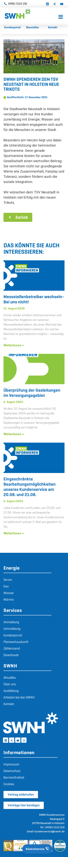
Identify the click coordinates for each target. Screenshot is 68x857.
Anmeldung (11, 622)
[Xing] (54, 4)
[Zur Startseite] (31, 14)
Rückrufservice (35, 849)
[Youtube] (62, 4)
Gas (6, 586)
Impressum (11, 764)
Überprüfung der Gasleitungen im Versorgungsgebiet (31, 392)
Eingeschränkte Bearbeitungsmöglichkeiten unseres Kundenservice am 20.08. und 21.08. (29, 486)
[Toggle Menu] (60, 17)
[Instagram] (24, 740)
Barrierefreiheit (13, 777)
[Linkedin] (47, 4)
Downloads (11, 655)
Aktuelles (9, 677)
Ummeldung (11, 628)
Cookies (8, 784)
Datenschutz (12, 771)
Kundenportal (12, 635)
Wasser (8, 593)
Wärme (8, 599)
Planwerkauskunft (15, 642)
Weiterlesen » (13, 345)
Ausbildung (11, 691)
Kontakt (8, 704)
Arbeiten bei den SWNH (19, 697)
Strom (7, 580)
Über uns (9, 684)
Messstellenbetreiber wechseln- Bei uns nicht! (33, 299)
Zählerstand (11, 648)
